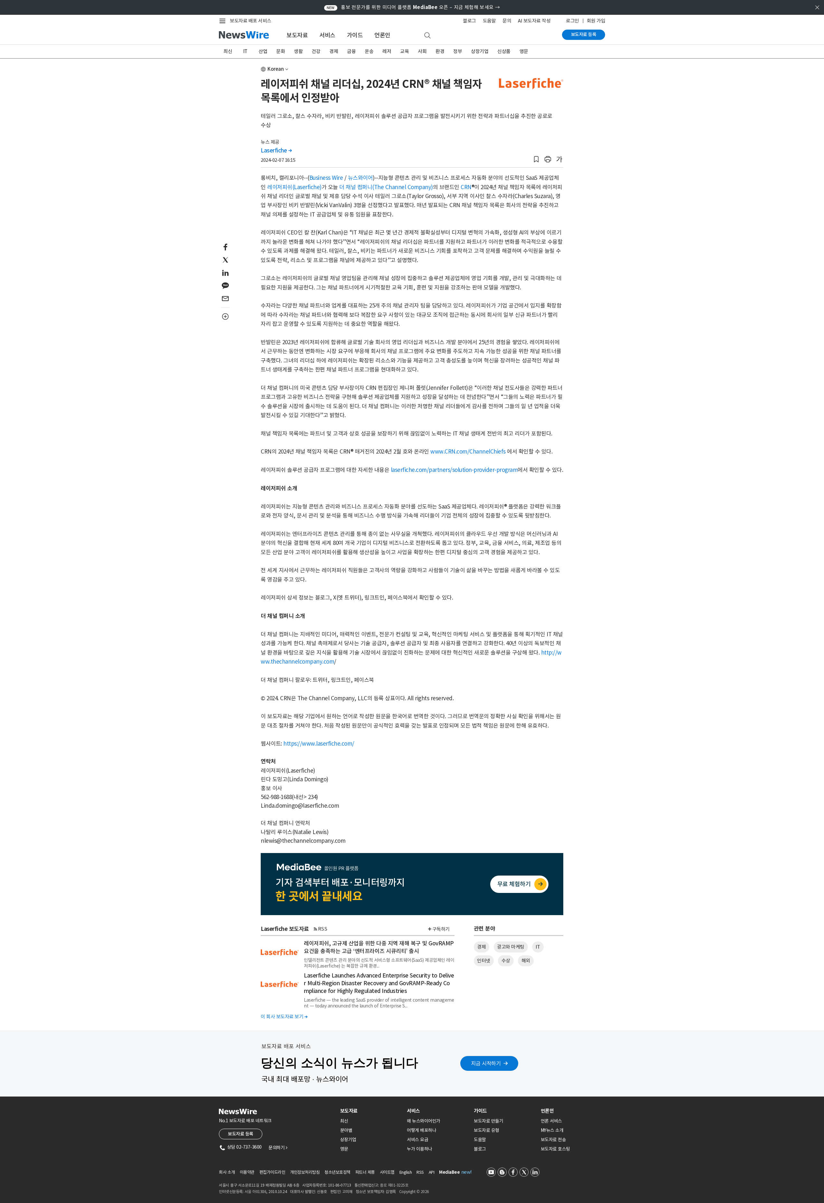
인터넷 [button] (483, 961)
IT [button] (538, 947)
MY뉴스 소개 (552, 1130)
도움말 (489, 21)
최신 (227, 51)
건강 (316, 51)
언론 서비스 (551, 1121)
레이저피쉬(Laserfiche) (294, 187)
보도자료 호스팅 (555, 1149)
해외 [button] (525, 961)
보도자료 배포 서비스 (250, 21)
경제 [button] (481, 947)
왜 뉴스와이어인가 (423, 1121)
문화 (280, 51)
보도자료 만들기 (488, 1121)
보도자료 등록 (583, 34)
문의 (506, 21)
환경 (439, 51)
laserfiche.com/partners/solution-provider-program (454, 469)
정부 (457, 51)
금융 (351, 51)
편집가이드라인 (272, 1172)
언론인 (382, 35)
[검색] (427, 35)
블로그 (469, 21)
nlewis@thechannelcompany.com (303, 840)
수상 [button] (505, 961)
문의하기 (277, 1148)
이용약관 (247, 1172)
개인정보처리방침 (305, 1172)
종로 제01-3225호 (394, 1185)
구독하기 (441, 929)
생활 (298, 51)
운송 (369, 51)
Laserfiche (276, 150)
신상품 (503, 51)
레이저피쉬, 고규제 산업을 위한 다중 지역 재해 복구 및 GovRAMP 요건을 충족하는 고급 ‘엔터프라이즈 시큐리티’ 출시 (379, 947)
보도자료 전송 (553, 1140)
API (432, 1172)
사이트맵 (387, 1172)
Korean (275, 69)
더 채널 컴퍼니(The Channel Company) (386, 187)
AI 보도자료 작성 (534, 21)
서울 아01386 (256, 1191)
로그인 (572, 21)
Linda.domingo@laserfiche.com (300, 805)
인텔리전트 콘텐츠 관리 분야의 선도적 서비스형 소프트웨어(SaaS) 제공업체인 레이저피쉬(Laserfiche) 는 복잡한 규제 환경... (379, 963)
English (405, 1172)
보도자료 (297, 35)
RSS (322, 929)
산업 (262, 51)
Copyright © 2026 (414, 1191)
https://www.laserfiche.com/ (318, 743)
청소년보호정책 (337, 1172)
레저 (386, 51)
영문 (524, 51)
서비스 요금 (417, 1140)
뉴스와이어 (360, 177)
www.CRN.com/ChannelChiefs (468, 451)
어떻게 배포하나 (421, 1130)
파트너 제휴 (365, 1172)
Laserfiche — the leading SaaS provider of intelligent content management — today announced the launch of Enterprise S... (379, 1003)
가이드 (355, 35)
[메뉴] (224, 21)
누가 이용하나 (419, 1149)
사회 (422, 51)
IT (245, 51)
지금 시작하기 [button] (486, 1063)
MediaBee (449, 1172)
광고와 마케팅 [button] (510, 947)
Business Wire (326, 177)
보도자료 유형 (486, 1130)
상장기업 (479, 51)
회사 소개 (227, 1172)
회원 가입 (596, 21)
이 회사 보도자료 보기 (284, 1017)
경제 (333, 51)
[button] (536, 159)
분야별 (346, 1130)
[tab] (371, 1111)
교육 (404, 51)
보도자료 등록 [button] (240, 1134)
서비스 (327, 35)
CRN (466, 187)
